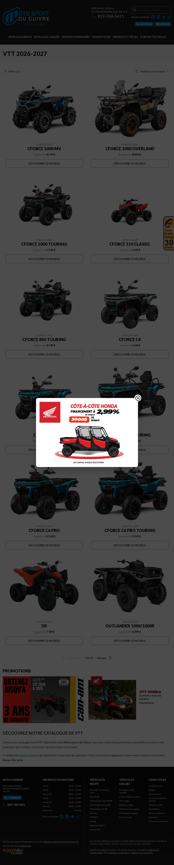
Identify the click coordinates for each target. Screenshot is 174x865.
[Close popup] (138, 398)
